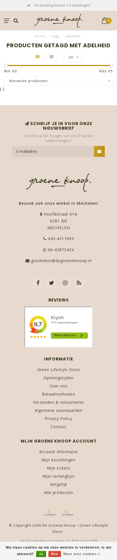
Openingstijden (59, 377)
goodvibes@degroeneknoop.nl (61, 260)
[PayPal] (67, 513)
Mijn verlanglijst (58, 476)
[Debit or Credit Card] (50, 513)
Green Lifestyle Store (58, 369)
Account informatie (58, 451)
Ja (41, 554)
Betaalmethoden (58, 394)
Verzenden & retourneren (58, 402)
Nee (54, 554)
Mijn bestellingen (58, 459)
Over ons (59, 385)
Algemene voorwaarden (58, 410)
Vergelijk (58, 484)
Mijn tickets (58, 468)
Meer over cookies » (81, 554)
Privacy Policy (58, 418)
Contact (58, 426)
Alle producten (58, 492)
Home (40, 36)
